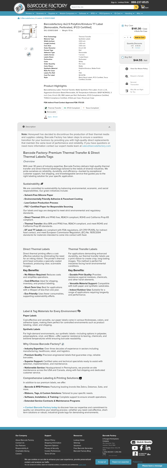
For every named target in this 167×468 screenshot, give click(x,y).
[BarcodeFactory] (19, 7)
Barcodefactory (28, 18)
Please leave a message (152, 466)
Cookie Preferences (52, 451)
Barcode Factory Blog (82, 451)
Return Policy (50, 440)
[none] (140, 13)
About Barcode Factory (25, 440)
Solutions (77, 445)
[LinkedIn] (148, 448)
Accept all (102, 462)
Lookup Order (123, 2)
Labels (39, 18)
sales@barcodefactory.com (96, 146)
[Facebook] (141, 447)
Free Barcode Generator (83, 448)
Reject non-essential (120, 462)
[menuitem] (29, 13)
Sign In (114, 2)
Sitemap (77, 443)
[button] (141, 442)
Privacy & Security (52, 448)
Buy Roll (128, 57)
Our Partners (20, 445)
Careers (19, 454)
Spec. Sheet (52, 117)
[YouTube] (134, 448)
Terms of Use (50, 454)
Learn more (82, 465)
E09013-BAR (50, 18)
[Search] (136, 7)
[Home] (18, 18)
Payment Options (51, 445)
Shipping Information (53, 443)
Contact (137, 48)
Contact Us (20, 443)
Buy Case (129, 26)
